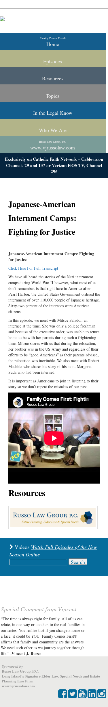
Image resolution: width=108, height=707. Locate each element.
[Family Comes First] (2, 18)
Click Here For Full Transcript (33, 268)
